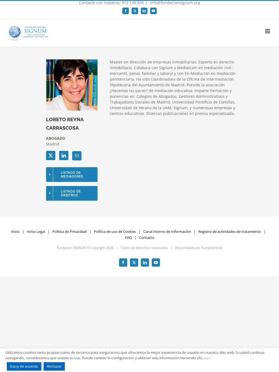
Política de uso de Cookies (115, 231)
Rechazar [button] (54, 366)
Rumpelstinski (211, 247)
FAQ (128, 237)
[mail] (76, 155)
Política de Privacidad (69, 231)
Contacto (146, 237)
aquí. (207, 357)
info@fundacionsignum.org (174, 2)
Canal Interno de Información (167, 231)
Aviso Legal (36, 231)
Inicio (15, 231)
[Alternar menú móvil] (268, 31)
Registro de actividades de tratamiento (229, 231)
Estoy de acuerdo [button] (24, 366)
